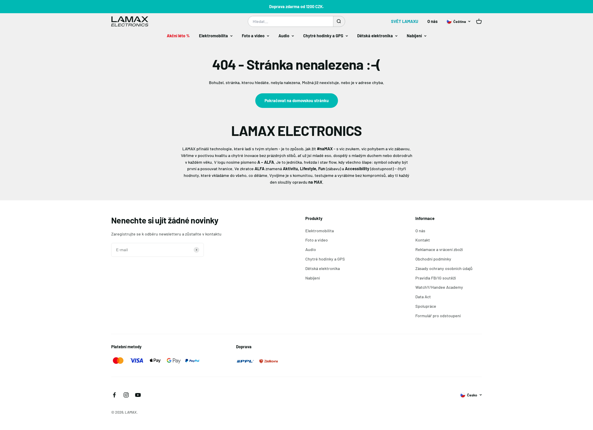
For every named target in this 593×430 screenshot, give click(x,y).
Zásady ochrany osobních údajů (444, 268)
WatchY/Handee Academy (439, 287)
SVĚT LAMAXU (404, 21)
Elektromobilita (213, 35)
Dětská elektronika (375, 35)
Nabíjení (414, 35)
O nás (432, 21)
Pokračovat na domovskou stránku (297, 100)
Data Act (423, 296)
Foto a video (253, 35)
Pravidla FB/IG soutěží (435, 277)
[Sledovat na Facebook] (114, 395)
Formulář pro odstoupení (438, 315)
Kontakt (422, 239)
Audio (283, 35)
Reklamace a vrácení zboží (439, 249)
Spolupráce (425, 306)
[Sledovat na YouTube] (138, 395)
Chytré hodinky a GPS (323, 35)
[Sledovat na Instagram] (126, 395)
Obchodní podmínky (433, 258)
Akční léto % (178, 35)
